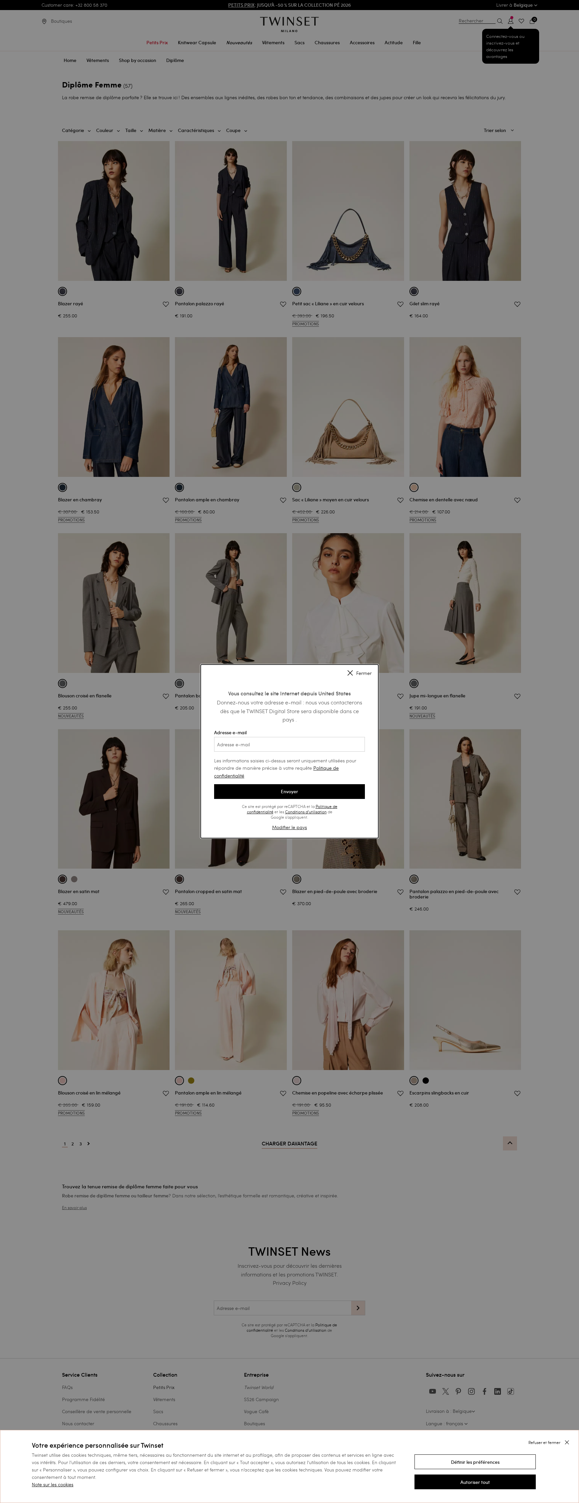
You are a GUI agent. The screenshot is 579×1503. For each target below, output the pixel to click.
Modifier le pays (289, 827)
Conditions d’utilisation (306, 811)
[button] (475, 1461)
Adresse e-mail (230, 733)
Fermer (364, 674)
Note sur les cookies (52, 1484)
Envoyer (289, 792)
